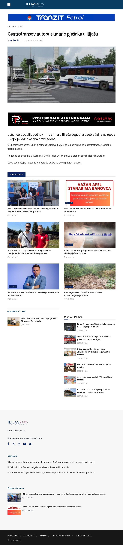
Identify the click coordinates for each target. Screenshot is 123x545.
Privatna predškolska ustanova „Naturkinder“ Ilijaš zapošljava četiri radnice (93, 352)
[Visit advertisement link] (62, 20)
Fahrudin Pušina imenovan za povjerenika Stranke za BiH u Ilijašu (39, 319)
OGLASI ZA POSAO (84, 536)
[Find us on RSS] (30, 444)
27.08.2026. (69, 299)
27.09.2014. (29, 40)
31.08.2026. (13, 215)
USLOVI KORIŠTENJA (61, 536)
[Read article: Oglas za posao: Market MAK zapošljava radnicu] (70, 380)
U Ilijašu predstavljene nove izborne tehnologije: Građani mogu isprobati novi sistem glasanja (33, 210)
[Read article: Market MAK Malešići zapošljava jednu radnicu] (70, 367)
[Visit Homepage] (34, 5)
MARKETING (29, 536)
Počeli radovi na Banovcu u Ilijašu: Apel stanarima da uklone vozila (38, 467)
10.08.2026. (83, 358)
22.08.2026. (83, 343)
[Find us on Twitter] (13, 444)
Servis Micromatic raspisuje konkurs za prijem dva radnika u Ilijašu (94, 338)
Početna (11, 26)
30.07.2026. (83, 383)
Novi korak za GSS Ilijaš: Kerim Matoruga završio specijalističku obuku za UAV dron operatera (29, 252)
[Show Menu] (9, 4)
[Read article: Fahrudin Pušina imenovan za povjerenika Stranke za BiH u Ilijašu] (14, 321)
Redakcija (15, 40)
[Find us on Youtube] (24, 444)
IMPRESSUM (13, 536)
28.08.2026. (69, 257)
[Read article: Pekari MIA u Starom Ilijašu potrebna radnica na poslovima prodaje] (70, 392)
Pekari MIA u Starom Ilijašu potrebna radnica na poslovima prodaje (93, 391)
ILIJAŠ (19, 26)
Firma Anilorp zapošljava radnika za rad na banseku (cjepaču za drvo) (96, 325)
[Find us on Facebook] (8, 444)
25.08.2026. (83, 330)
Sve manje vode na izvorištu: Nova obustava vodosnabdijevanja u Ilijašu (83, 294)
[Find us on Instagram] (19, 444)
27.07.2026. (83, 396)
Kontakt (43, 536)
